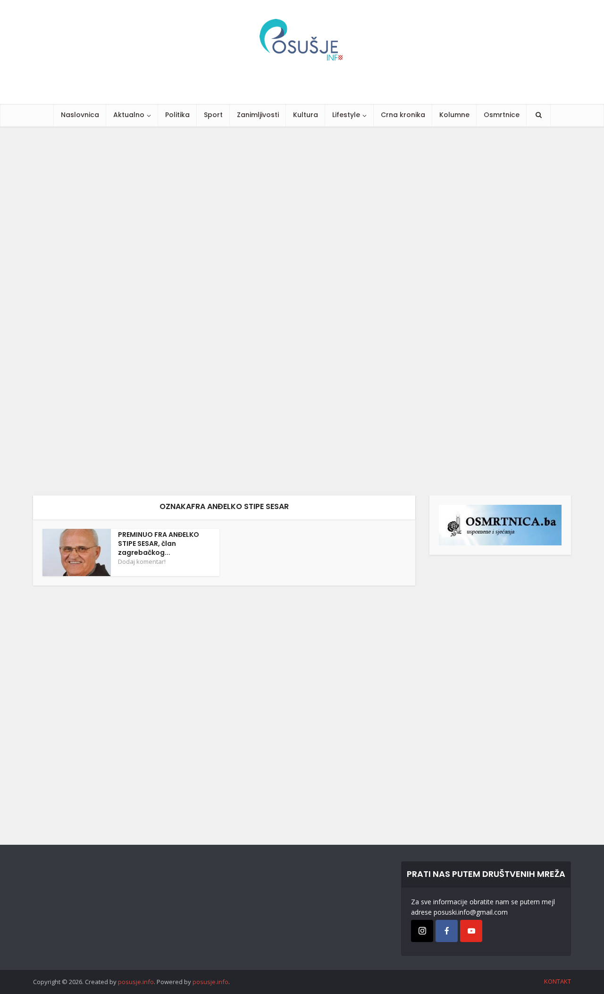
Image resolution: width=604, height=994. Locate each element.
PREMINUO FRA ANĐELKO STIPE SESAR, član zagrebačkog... (158, 543)
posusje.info (136, 981)
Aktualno (128, 114)
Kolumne (454, 114)
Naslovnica (80, 114)
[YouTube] (471, 931)
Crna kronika (403, 114)
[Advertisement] (283, 311)
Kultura (305, 114)
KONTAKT (557, 981)
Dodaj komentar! (142, 561)
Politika (177, 114)
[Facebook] (447, 931)
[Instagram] (422, 931)
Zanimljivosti (258, 114)
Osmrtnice (502, 114)
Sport (213, 114)
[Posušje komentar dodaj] (500, 524)
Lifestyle (346, 114)
